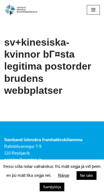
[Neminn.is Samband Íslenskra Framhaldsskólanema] (20, 10)
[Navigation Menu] (93, 9)
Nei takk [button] (86, 175)
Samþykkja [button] (52, 187)
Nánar (64, 175)
